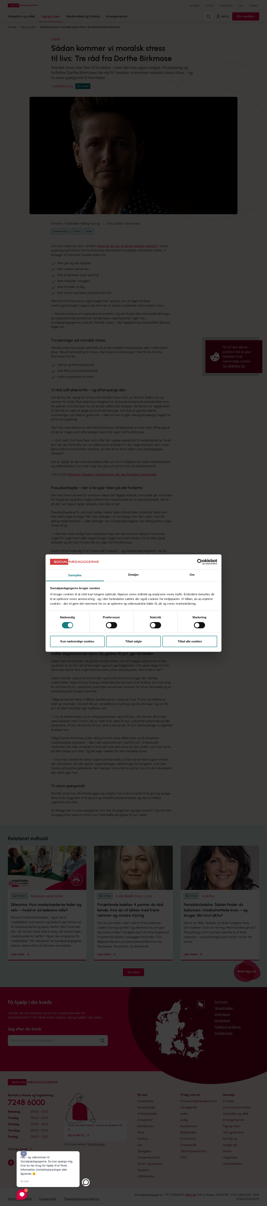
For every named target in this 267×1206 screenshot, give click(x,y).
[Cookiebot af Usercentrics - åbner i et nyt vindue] (200, 562)
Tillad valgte (133, 641)
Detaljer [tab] (133, 574)
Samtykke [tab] (75, 575)
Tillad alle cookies (190, 641)
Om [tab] (192, 574)
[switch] (111, 625)
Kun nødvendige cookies (77, 641)
